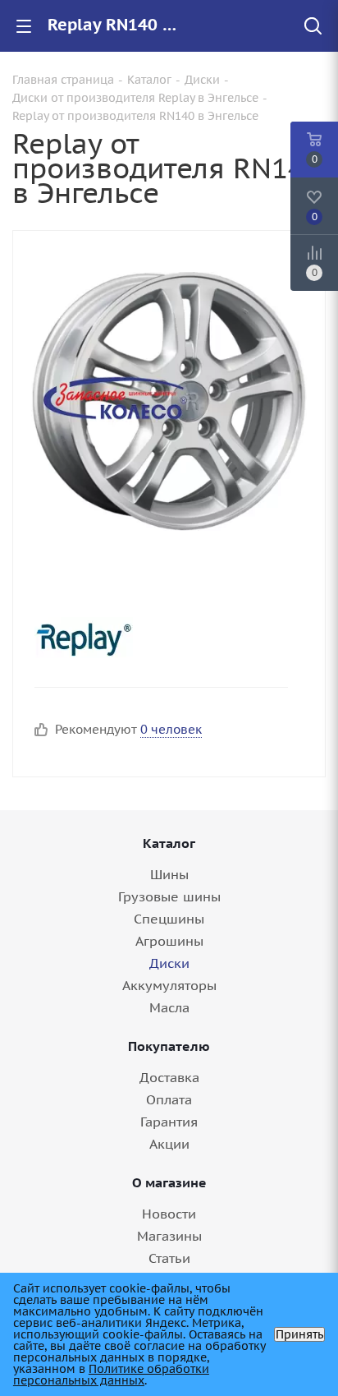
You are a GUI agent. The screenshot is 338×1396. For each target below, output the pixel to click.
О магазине (169, 1182)
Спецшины (169, 918)
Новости (169, 1213)
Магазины (169, 1236)
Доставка (169, 1077)
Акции (169, 1144)
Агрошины (169, 941)
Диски (169, 963)
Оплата (169, 1099)
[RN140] (169, 397)
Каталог (169, 843)
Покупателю (169, 1046)
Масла (169, 1007)
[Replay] (155, 637)
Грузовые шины (169, 896)
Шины (169, 874)
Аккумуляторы (169, 985)
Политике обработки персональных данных (111, 1374)
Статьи (169, 1258)
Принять (299, 1334)
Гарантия (169, 1121)
